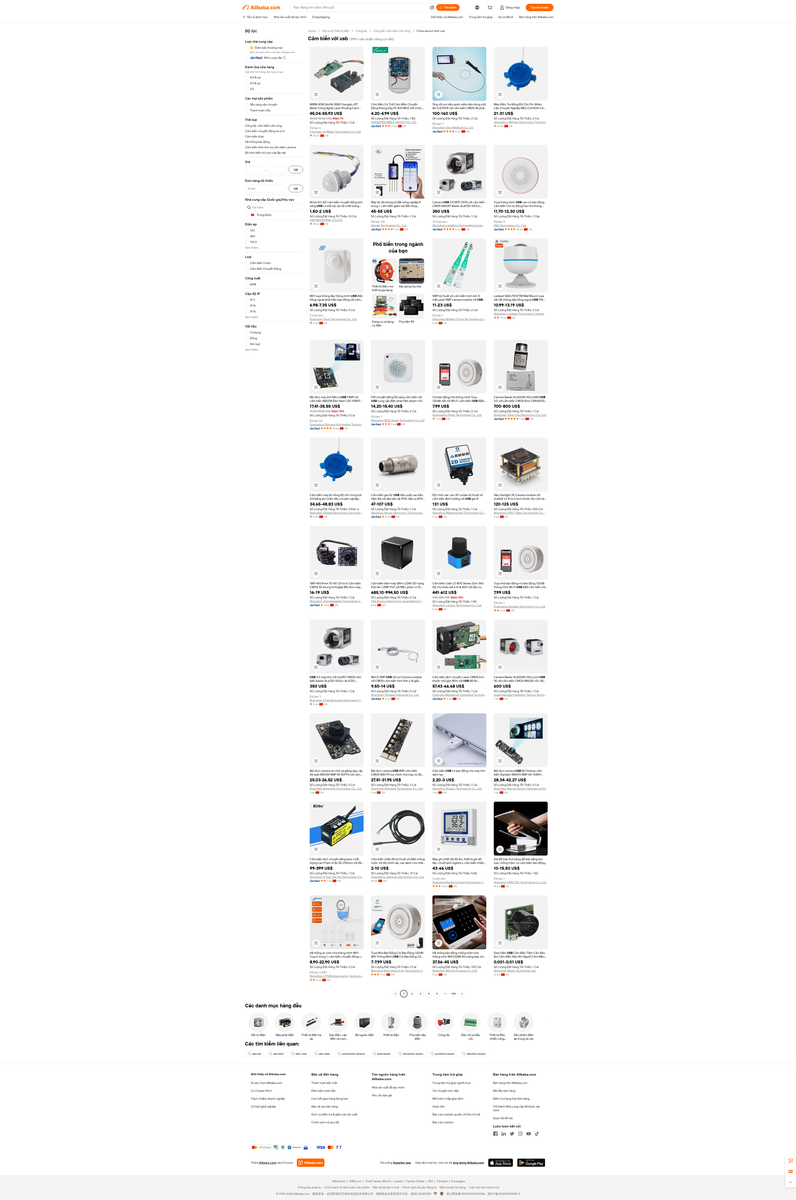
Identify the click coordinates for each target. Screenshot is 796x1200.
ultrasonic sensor (413, 1053)
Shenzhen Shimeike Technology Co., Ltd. (397, 788)
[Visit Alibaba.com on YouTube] (528, 1133)
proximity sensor (445, 1053)
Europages (458, 1181)
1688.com (355, 1181)
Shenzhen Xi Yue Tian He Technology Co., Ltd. (337, 877)
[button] (432, 7)
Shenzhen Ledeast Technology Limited (519, 313)
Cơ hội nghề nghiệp (263, 1106)
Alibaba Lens (267, 1162)
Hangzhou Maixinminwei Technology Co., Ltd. (459, 512)
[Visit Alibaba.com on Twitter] (512, 1133)
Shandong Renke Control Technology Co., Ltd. (459, 882)
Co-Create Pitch (261, 1090)
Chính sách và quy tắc (325, 1122)
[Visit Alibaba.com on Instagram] (520, 1133)
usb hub (256, 1053)
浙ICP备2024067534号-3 (504, 1193)
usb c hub (301, 1053)
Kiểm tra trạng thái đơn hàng (511, 1098)
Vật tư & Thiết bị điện (335, 31)
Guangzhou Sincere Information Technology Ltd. (337, 424)
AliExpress (339, 1181)
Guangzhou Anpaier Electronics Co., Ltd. (519, 606)
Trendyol (442, 1181)
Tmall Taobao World (377, 1181)
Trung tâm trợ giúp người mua (451, 1082)
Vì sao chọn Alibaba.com (266, 1082)
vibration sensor (476, 1053)
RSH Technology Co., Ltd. (510, 225)
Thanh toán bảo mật (324, 1082)
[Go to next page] (462, 993)
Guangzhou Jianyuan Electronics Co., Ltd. (397, 877)
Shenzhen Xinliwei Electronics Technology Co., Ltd (337, 512)
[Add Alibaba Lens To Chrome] (310, 1163)
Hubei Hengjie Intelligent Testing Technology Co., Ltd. (521, 695)
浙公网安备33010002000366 (465, 1193)
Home (312, 31)
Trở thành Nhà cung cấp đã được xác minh (516, 1108)
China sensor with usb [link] (430, 31)
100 (453, 993)
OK (296, 169)
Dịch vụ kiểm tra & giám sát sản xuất (334, 1114)
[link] (790, 1160)
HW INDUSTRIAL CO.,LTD (326, 220)
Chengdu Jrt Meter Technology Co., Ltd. (335, 131)
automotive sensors (353, 1053)
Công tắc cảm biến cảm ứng (392, 31)
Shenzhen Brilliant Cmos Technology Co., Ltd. (459, 319)
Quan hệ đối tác (503, 1118)
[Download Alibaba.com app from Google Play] (531, 1163)
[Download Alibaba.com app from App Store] (500, 1163)
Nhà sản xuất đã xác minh (388, 1087)
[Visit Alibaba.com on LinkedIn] (503, 1133)
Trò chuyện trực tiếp (445, 1090)
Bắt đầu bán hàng (504, 1090)
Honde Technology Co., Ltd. (388, 225)
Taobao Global (415, 1181)
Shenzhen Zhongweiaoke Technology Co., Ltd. (337, 601)
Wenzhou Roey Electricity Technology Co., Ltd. (398, 970)
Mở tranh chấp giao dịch (447, 1098)
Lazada (398, 1181)
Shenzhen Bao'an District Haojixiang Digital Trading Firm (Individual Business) (521, 788)
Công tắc (361, 31)
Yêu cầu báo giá (382, 1095)
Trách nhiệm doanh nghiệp (268, 1098)
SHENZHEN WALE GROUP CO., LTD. (394, 122)
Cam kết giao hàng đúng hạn (329, 1098)
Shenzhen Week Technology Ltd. (515, 970)
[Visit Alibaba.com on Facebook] (495, 1133)
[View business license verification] (435, 1194)
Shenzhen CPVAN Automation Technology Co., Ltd (337, 976)
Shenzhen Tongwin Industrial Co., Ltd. (395, 695)
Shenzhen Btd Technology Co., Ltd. (454, 970)
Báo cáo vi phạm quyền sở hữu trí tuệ (456, 1114)
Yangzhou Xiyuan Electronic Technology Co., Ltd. (398, 512)
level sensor (384, 1053)
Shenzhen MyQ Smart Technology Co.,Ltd (397, 420)
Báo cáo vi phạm (443, 1122)
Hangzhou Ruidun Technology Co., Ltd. (457, 788)
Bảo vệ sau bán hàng (324, 1106)
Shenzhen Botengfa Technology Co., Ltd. (336, 788)
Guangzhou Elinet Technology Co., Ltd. (457, 415)
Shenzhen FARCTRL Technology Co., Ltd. (520, 882)
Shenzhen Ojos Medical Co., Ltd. (452, 127)
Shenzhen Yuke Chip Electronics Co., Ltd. (520, 415)
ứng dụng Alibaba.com (468, 1162)
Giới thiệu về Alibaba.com (268, 1074)
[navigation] (274, 513)
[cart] (491, 8)
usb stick (278, 1053)
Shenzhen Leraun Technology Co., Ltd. (457, 605)
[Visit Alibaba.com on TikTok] (536, 1133)
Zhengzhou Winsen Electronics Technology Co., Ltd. (521, 122)
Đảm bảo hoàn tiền (323, 1090)
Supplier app (402, 1162)
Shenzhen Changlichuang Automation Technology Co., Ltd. (337, 700)
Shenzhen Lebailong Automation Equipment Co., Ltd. (459, 225)
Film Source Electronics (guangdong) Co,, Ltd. (398, 601)
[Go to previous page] (395, 993)
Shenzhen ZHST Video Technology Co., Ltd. (521, 512)
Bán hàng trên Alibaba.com (510, 1082)
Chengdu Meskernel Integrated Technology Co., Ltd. (459, 695)
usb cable (324, 1053)
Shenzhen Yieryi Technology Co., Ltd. (333, 319)
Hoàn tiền (438, 1106)
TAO (430, 1181)
